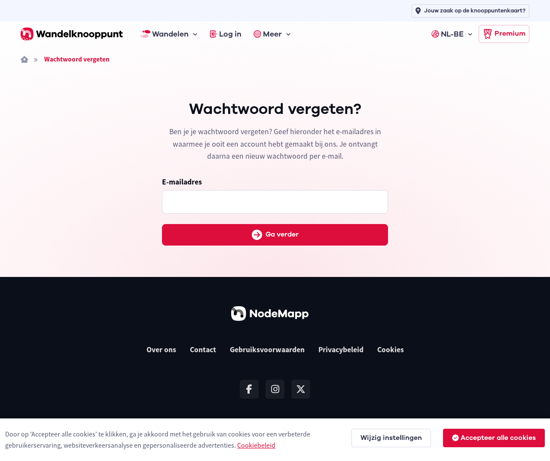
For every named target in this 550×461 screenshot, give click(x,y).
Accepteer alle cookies (498, 438)
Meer (272, 34)
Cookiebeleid (256, 445)
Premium (510, 33)
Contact (203, 349)
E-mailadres (182, 182)
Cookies (390, 349)
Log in (230, 34)
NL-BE (452, 34)
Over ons (161, 349)
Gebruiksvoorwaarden (267, 349)
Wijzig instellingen (391, 438)
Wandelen (170, 34)
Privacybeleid (341, 349)
